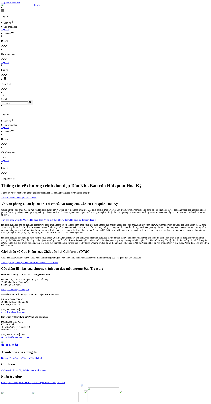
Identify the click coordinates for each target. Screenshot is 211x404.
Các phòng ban (15, 358)
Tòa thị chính (36, 358)
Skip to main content (10, 2)
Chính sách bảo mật (10, 370)
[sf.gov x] (13, 346)
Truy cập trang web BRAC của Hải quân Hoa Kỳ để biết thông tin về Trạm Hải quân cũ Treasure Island (48, 220)
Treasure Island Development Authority (19, 197)
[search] (30, 102)
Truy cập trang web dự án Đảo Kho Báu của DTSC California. (29, 262)
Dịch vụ (4, 358)
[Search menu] (105, 94)
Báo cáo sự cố (28, 382)
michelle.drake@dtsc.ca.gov (14, 312)
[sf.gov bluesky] (16, 346)
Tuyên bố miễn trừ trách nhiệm (33, 370)
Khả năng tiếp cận (56, 382)
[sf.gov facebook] (3, 346)
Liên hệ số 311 (41, 382)
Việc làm (5, 29)
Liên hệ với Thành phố (11, 382)
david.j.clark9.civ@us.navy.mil (15, 289)
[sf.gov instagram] (6, 346)
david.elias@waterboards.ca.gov (16, 337)
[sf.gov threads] (9, 346)
